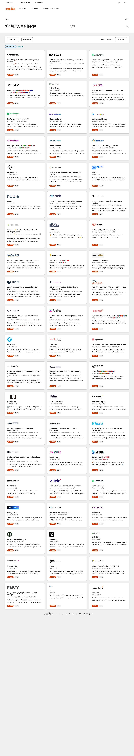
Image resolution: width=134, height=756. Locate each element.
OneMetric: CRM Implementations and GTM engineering (23, 372)
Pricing (45, 9)
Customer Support (25, 2)
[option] (12, 39)
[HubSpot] (10, 8)
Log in (118, 2)
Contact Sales (39, 2)
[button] (127, 19)
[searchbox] (99, 26)
